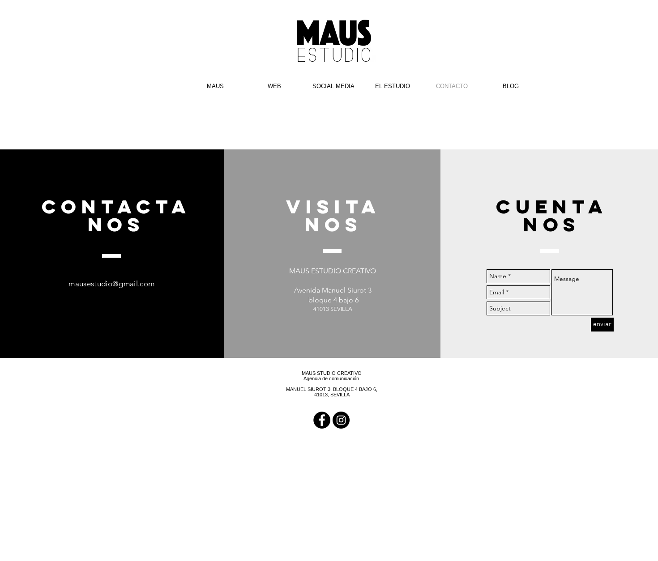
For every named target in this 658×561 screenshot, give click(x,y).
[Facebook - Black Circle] (321, 420)
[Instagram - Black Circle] (341, 420)
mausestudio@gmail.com (111, 283)
